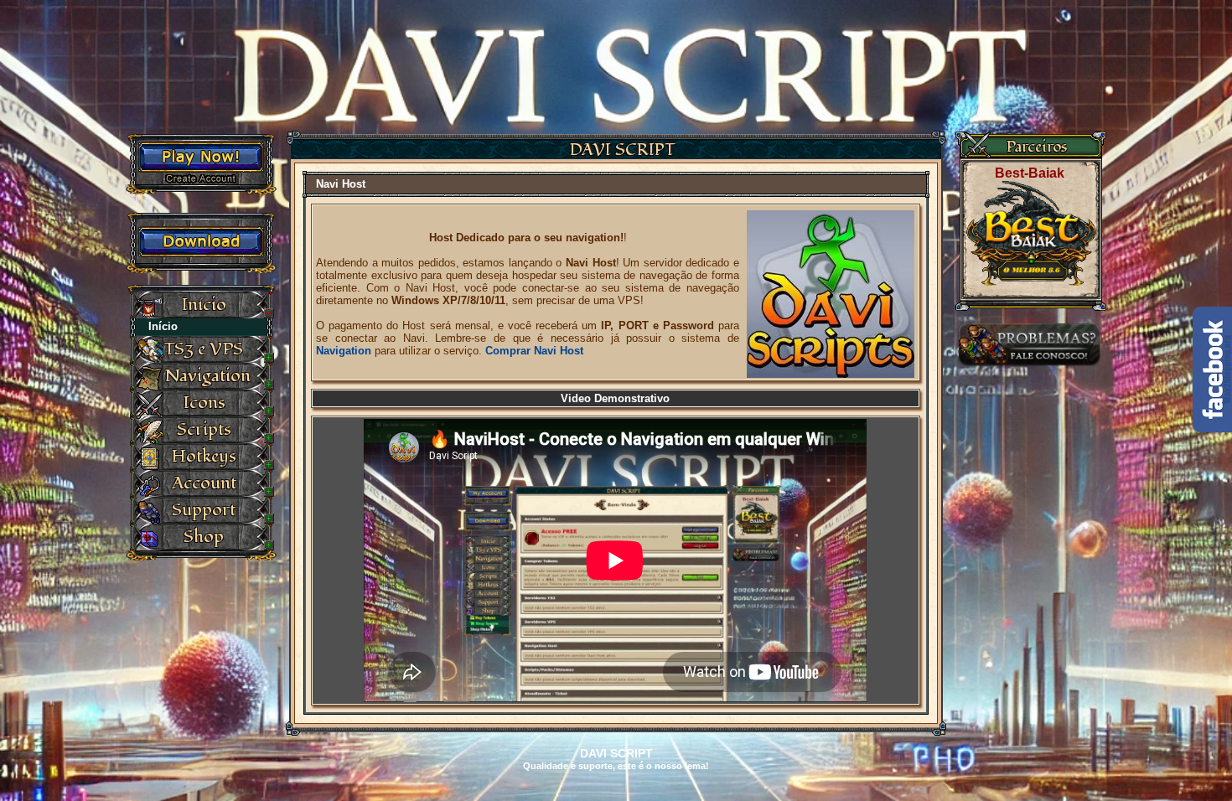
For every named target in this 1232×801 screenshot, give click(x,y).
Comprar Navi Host (534, 350)
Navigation (343, 350)
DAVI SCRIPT (622, 150)
